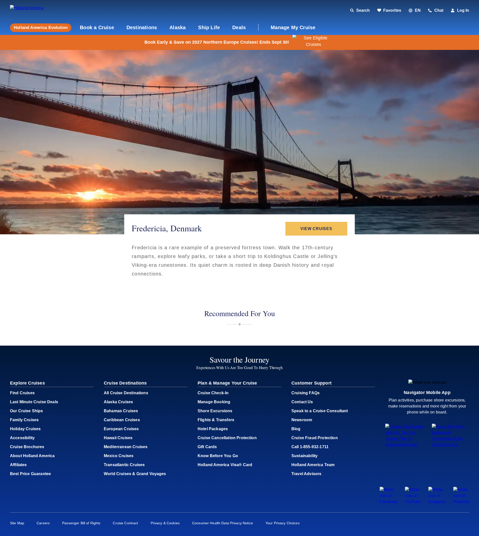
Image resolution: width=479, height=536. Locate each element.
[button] (44, 10)
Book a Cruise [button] (97, 27)
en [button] (418, 10)
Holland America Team (313, 465)
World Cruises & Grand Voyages (135, 474)
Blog (296, 429)
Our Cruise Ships (26, 411)
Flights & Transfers (216, 420)
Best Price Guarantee (30, 474)
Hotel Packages (213, 429)
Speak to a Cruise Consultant (319, 411)
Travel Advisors (306, 474)
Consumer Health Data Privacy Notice (222, 523)
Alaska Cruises (118, 402)
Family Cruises (24, 420)
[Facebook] (388, 502)
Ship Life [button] (209, 27)
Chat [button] (438, 10)
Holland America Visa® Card (225, 465)
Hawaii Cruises (118, 438)
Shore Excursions (215, 411)
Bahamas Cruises (121, 411)
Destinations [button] (141, 27)
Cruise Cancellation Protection (227, 438)
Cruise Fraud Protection (314, 438)
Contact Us (302, 402)
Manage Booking (214, 402)
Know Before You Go (218, 456)
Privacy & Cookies (165, 523)
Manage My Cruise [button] (293, 27)
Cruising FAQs (305, 393)
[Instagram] (437, 502)
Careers (43, 523)
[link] (389, 10)
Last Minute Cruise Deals (34, 402)
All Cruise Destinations (126, 393)
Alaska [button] (177, 27)
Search (363, 10)
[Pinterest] (461, 502)
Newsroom (301, 420)
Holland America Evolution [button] (41, 27)
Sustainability (304, 456)
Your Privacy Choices (282, 523)
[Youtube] (413, 502)
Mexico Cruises (118, 456)
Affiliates (18, 465)
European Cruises (121, 429)
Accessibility (22, 438)
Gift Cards (207, 447)
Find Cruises (22, 393)
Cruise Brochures (27, 447)
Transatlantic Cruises (124, 465)
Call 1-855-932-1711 (310, 447)
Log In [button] (463, 10)
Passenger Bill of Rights (81, 523)
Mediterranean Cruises (125, 447)
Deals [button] (239, 27)
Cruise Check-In (213, 393)
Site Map (17, 523)
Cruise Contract (125, 523)
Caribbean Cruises (122, 420)
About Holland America (32, 456)
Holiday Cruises (25, 429)
